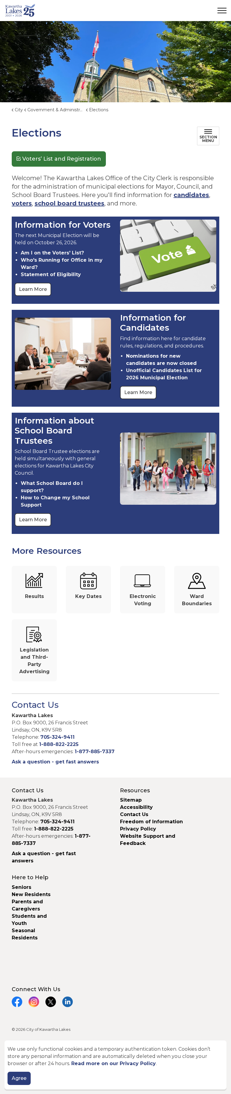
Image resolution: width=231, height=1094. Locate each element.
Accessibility (136, 807)
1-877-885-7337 (95, 751)
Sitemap (131, 800)
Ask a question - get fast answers (55, 762)
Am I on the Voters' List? (52, 253)
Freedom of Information (151, 821)
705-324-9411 (57, 737)
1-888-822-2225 (59, 744)
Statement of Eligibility (51, 274)
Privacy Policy (138, 829)
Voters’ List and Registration (61, 159)
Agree (19, 1078)
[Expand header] (222, 10)
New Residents (31, 894)
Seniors (21, 887)
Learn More (33, 289)
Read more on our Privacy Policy (113, 1063)
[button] (168, 256)
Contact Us (134, 814)
